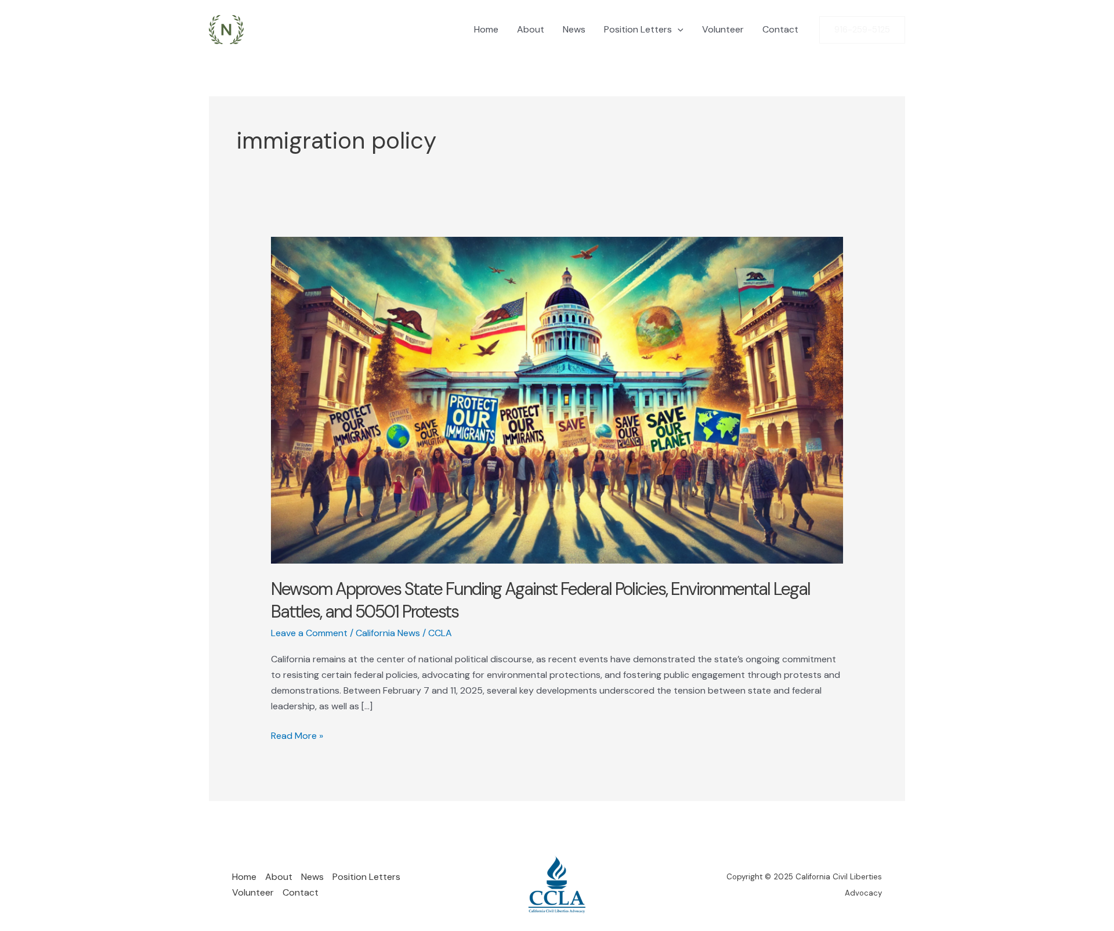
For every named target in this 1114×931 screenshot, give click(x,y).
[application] (677, 29)
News (574, 29)
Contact (780, 29)
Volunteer (723, 29)
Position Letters (638, 29)
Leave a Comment (309, 633)
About (530, 29)
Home (486, 29)
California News (388, 633)
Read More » (297, 736)
